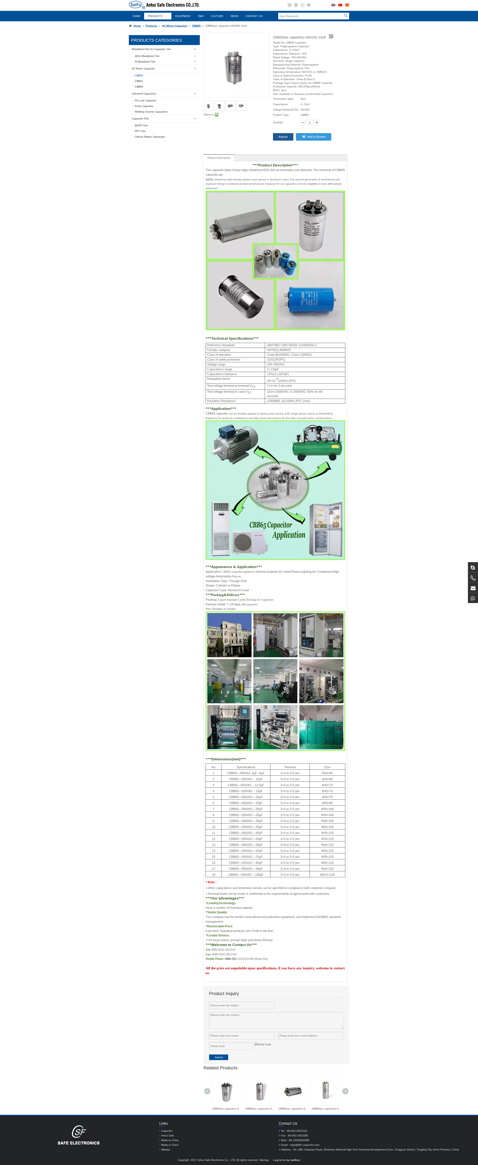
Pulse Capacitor (144, 106)
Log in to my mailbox (286, 1159)
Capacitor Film (140, 118)
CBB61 (139, 81)
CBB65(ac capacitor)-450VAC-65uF (260, 1108)
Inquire (283, 136)
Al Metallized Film (145, 61)
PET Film (140, 131)
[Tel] (473, 578)
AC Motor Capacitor (143, 68)
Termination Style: (283, 98)
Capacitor (167, 1130)
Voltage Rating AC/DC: (286, 109)
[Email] (473, 587)
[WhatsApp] (473, 598)
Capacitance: (280, 104)
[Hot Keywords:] (345, 16)
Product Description (219, 157)
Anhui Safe (167, 1135)
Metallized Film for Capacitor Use (151, 49)
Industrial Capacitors (144, 93)
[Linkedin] (296, 5)
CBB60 (139, 86)
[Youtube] (308, 5)
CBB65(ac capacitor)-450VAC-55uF (326, 1108)
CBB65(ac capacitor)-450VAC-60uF (293, 1108)
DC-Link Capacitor (145, 100)
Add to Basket (316, 136)
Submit (219, 1057)
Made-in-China (170, 1140)
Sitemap (264, 1159)
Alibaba (165, 1149)
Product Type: (281, 114)
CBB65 (139, 75)
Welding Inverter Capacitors (151, 111)
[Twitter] (302, 5)
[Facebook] (289, 5)
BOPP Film (141, 125)
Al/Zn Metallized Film (147, 56)
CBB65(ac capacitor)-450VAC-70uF (226, 1108)
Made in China (169, 1144)
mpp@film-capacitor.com (304, 1144)
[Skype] (473, 567)
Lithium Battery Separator (150, 136)
